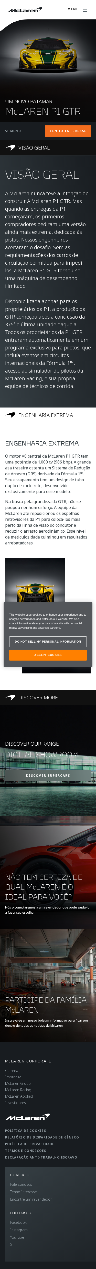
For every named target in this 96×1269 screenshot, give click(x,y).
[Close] (85, 608)
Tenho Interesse (23, 1191)
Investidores (15, 1102)
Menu (15, 131)
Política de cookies (25, 1130)
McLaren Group (18, 1083)
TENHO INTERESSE (68, 131)
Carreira (11, 1070)
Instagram (19, 1229)
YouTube (17, 1237)
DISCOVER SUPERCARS (48, 775)
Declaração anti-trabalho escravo (41, 1157)
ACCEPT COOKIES (48, 654)
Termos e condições (25, 1150)
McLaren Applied (19, 1096)
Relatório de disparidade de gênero (42, 1137)
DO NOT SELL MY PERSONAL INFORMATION (48, 641)
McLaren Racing (18, 1089)
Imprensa (13, 1077)
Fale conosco (21, 1184)
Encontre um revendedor (31, 1199)
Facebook (18, 1222)
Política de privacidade (30, 1144)
